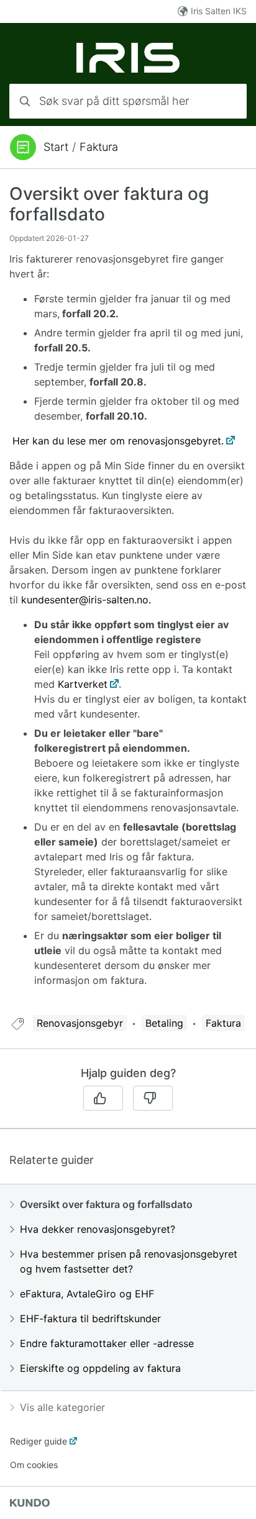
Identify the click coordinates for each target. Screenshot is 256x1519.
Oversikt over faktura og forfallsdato (106, 1204)
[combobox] (128, 101)
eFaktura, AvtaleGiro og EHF (87, 1293)
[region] (128, 600)
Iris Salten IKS (219, 11)
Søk (222, 101)
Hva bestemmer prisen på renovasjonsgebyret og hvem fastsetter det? (128, 1261)
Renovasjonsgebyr (80, 1023)
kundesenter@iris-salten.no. (86, 599)
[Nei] (153, 1098)
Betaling (164, 1023)
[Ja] (103, 1098)
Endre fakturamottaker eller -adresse (107, 1343)
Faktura (99, 146)
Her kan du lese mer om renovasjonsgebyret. (118, 441)
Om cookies (34, 1464)
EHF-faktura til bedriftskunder (90, 1318)
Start (55, 146)
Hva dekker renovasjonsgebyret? (97, 1229)
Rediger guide (38, 1441)
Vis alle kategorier (62, 1407)
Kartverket (82, 684)
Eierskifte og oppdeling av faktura (100, 1368)
